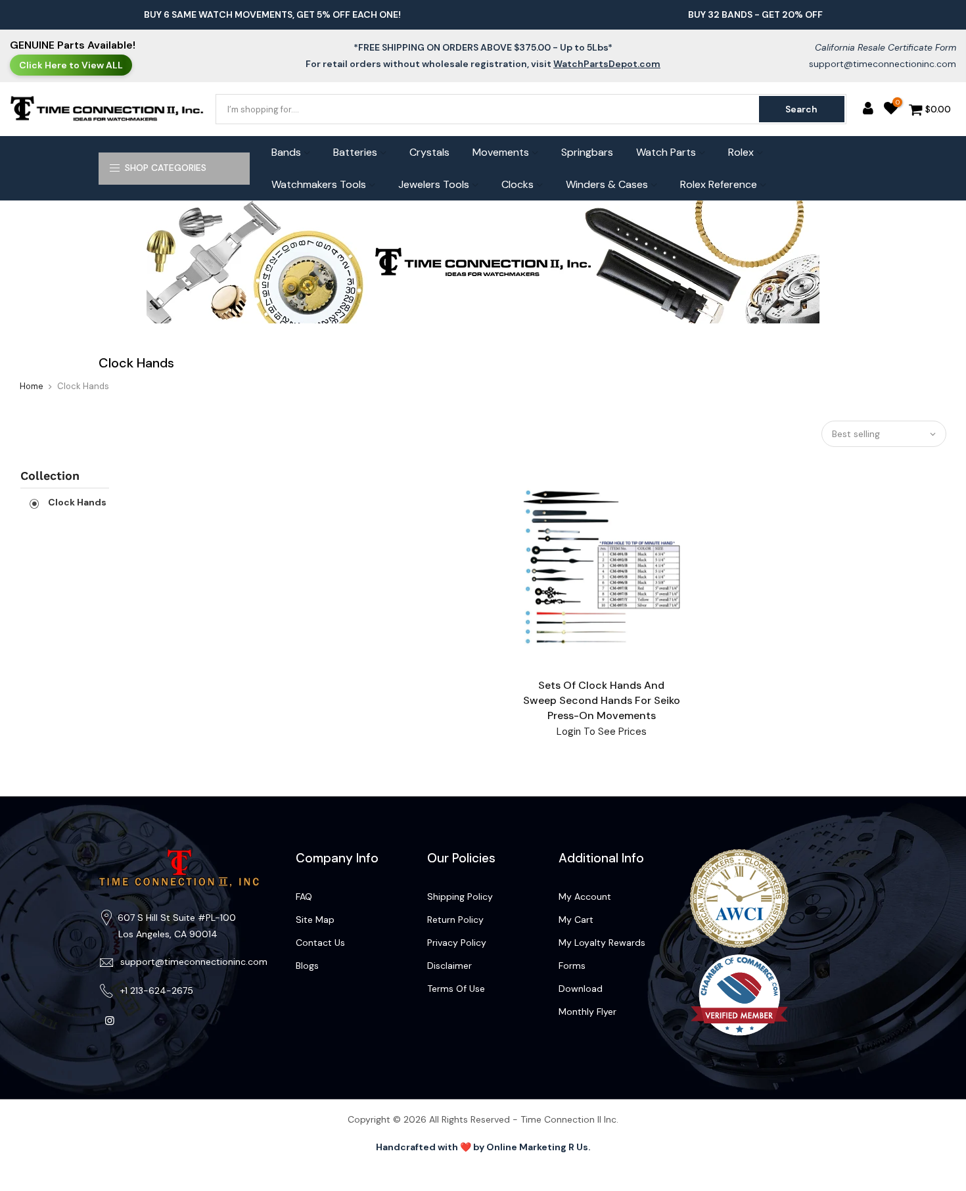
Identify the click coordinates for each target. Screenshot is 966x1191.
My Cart (576, 919)
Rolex (741, 152)
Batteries (355, 152)
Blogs (307, 965)
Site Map (315, 919)
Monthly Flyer (587, 1011)
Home (31, 386)
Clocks (517, 184)
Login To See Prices (602, 731)
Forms (572, 965)
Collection (50, 475)
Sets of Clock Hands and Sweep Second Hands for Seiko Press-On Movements (601, 700)
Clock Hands (76, 502)
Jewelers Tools (433, 184)
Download (581, 988)
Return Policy (455, 919)
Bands (286, 152)
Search (801, 109)
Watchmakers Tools (318, 184)
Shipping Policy (460, 896)
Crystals (429, 152)
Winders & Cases (607, 184)
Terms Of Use (456, 988)
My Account (585, 896)
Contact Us (320, 942)
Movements (500, 152)
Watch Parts (666, 152)
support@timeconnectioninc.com (882, 64)
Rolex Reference (718, 184)
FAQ (304, 896)
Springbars (587, 152)
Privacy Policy (456, 942)
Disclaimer (449, 965)
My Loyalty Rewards (602, 942)
